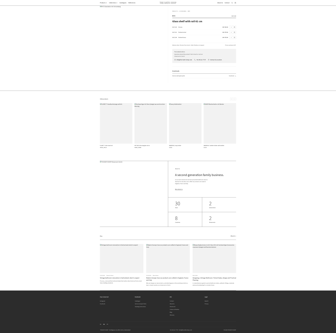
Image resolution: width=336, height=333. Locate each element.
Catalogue (137, 301)
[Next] (234, 99)
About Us (220, 3)
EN (104, 324)
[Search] (232, 2)
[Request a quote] (235, 2)
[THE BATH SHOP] (168, 2)
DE (100, 324)
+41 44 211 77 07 (201, 60)
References (131, 3)
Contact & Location (216, 60)
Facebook (102, 304)
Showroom (172, 306)
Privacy (207, 304)
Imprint (206, 301)
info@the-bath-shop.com (184, 60)
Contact (227, 3)
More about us (179, 189)
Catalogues (122, 3)
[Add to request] (234, 27)
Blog (171, 312)
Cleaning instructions (140, 306)
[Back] (231, 99)
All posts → (233, 236)
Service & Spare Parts (140, 304)
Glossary (172, 315)
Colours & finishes (174, 309)
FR (107, 324)
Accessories (182, 11)
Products (103, 3)
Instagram (102, 301)
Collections (112, 3)
